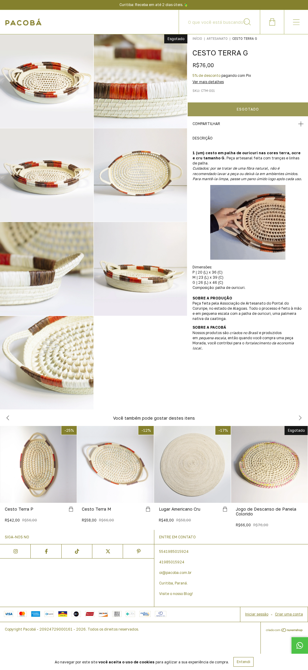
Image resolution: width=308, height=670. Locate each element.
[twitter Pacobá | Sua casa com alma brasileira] (107, 551)
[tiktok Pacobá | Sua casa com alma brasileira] (77, 551)
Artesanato (217, 38)
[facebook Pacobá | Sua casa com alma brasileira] (46, 551)
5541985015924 (174, 551)
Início (197, 38)
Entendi (243, 661)
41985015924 (171, 562)
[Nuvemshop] (284, 630)
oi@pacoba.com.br (175, 572)
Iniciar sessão (256, 614)
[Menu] (296, 22)
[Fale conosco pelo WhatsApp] (299, 645)
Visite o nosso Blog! (176, 593)
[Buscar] (247, 22)
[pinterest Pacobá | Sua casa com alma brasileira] (138, 551)
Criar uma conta (289, 614)
